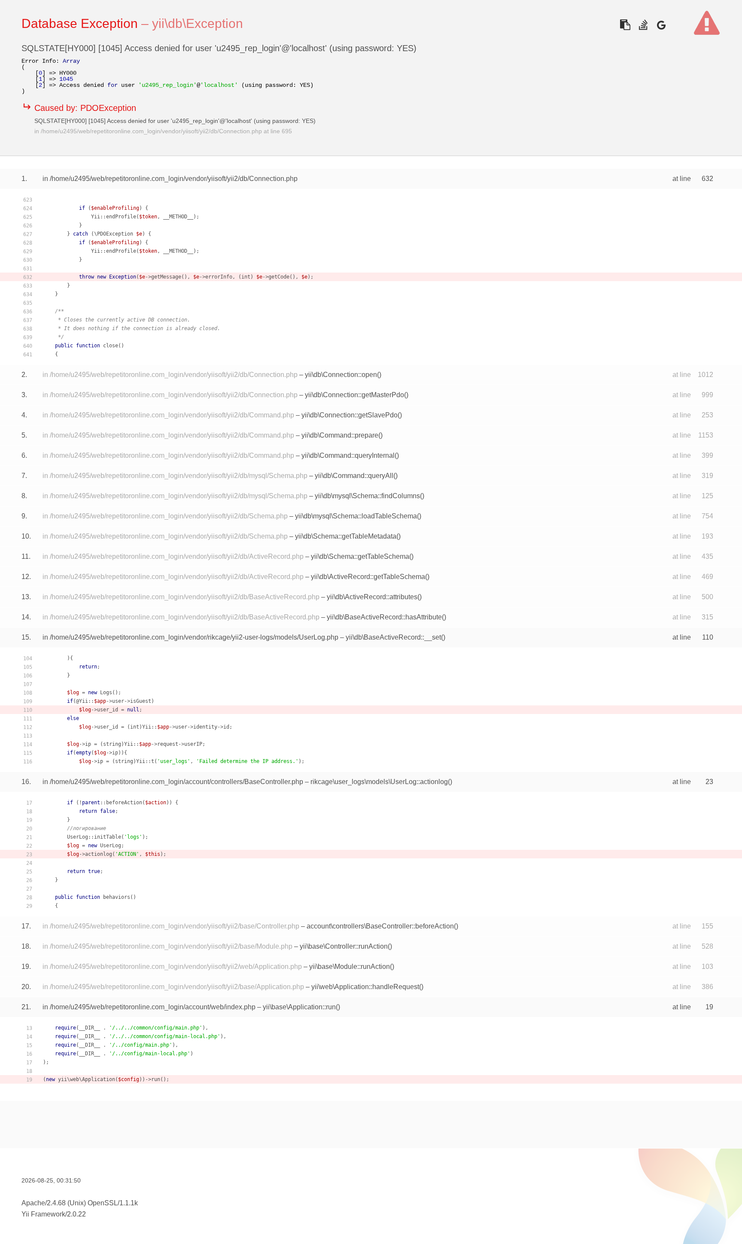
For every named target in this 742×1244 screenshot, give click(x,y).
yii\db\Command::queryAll (354, 475)
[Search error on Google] (661, 24)
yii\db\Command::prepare (339, 435)
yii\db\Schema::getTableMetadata (345, 536)
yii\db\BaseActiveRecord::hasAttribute (384, 617)
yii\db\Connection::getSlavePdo (349, 415)
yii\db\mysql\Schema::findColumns (367, 495)
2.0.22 (76, 1214)
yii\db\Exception (197, 23)
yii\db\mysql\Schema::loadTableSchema (356, 516)
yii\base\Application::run (299, 1007)
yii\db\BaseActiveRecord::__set (393, 637)
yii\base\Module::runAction (349, 966)
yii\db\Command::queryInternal (348, 455)
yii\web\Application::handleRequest (365, 986)
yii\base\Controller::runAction (344, 946)
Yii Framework (43, 1214)
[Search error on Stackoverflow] (643, 24)
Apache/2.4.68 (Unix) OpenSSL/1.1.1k (79, 1203)
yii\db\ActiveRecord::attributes (372, 597)
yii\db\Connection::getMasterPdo (354, 394)
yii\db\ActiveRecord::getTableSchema (368, 576)
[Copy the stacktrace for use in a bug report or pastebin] (625, 24)
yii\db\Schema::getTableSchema (360, 556)
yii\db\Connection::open (341, 374)
